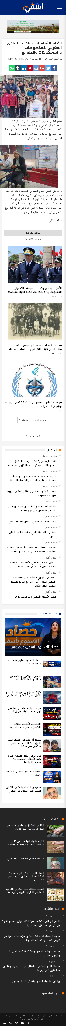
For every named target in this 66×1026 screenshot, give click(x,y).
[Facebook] (34, 1023)
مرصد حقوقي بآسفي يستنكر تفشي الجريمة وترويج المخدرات (33, 404)
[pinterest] (30, 68)
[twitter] (48, 68)
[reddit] (36, 68)
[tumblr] (18, 68)
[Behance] (10, 1023)
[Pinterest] (28, 1023)
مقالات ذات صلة (33, 233)
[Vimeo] (16, 1023)
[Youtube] (22, 1023)
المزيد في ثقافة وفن (33, 239)
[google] (42, 68)
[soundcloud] (4, 1023)
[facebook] (54, 68)
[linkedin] (24, 68)
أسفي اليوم (53, 59)
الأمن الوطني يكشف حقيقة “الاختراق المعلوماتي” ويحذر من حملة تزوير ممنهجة (34, 290)
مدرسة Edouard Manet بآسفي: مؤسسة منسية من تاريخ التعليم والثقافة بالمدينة (35, 347)
